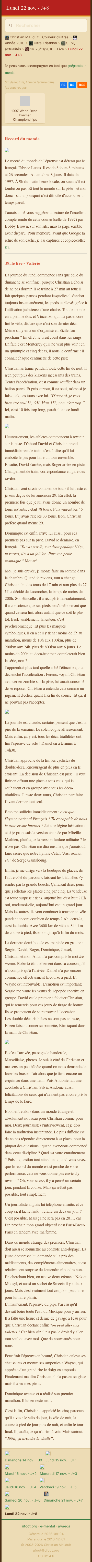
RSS (82, 85)
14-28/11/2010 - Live (47, 49)
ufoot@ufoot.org (46, 1550)
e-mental (47, 1526)
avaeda (64, 1526)
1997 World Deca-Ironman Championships (25, 115)
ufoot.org (29, 1526)
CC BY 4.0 (46, 1556)
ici (7, 246)
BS (72, 85)
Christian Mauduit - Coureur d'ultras (39, 37)
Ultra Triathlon (45, 43)
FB (63, 85)
